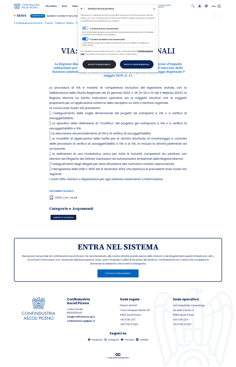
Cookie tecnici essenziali (104, 28)
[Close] (154, 8)
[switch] (85, 38)
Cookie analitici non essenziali (107, 39)
